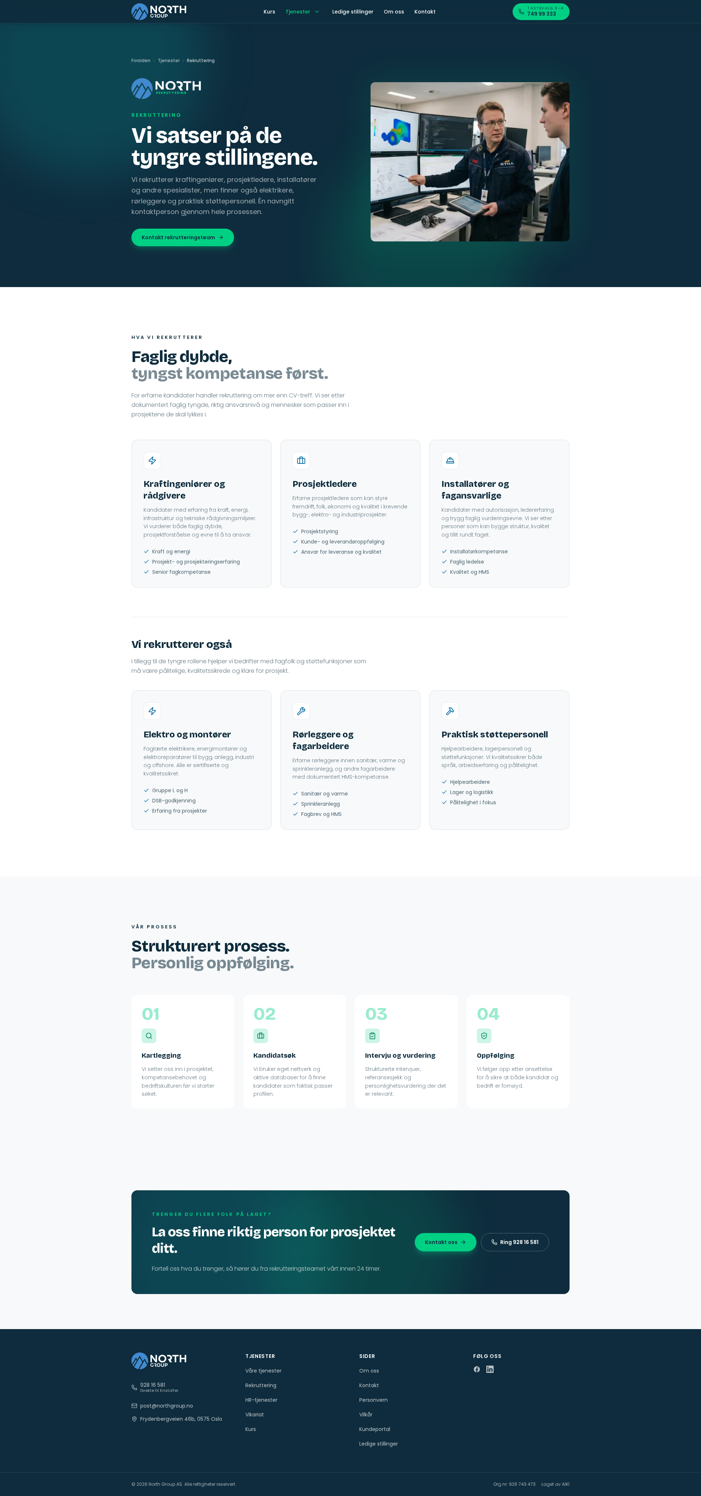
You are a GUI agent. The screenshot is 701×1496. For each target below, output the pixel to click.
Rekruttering (260, 1385)
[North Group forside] (158, 11)
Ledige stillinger (353, 11)
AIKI (566, 1484)
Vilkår (365, 1414)
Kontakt (425, 11)
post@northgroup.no (166, 1405)
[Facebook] (476, 1369)
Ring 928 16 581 (519, 1242)
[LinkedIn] (490, 1369)
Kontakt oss (441, 1242)
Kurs (269, 11)
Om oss (394, 11)
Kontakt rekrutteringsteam (178, 237)
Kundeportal (374, 1429)
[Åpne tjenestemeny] (317, 12)
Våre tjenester (263, 1370)
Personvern (373, 1400)
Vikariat (254, 1414)
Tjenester (298, 11)
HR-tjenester (261, 1400)
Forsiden (140, 60)
